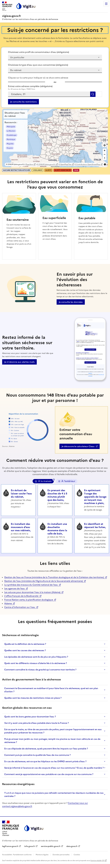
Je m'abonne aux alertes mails (19, 361)
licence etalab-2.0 (97, 860)
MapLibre (29, 164)
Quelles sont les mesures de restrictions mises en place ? (32, 697)
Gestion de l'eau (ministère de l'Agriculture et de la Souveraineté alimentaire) (43, 581)
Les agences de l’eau (14, 588)
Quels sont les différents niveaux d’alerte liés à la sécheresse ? (35, 663)
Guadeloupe (11, 135)
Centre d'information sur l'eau (19, 607)
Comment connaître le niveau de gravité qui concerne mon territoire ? (40, 669)
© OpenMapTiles (64, 164)
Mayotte (10, 144)
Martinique (11, 139)
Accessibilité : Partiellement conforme (17, 854)
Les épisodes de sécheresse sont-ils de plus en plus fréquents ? (36, 656)
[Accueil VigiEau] (33, 828)
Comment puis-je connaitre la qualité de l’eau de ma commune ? (37, 755)
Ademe (9, 603)
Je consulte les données (71, 302)
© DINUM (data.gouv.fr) (46, 164)
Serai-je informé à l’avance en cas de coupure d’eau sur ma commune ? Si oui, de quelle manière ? (54, 767)
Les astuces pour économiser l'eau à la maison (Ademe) (32, 592)
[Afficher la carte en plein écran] (105, 140)
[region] (55, 138)
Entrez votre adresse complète (30, 86)
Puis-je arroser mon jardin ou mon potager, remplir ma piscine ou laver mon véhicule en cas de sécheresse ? (52, 740)
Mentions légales (42, 854)
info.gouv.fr (31, 846)
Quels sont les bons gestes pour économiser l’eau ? (30, 716)
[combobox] (49, 94)
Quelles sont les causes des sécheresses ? (25, 650)
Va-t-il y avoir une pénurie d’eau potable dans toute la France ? (36, 723)
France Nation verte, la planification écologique (28, 599)
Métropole (11, 126)
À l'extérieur (68, 481)
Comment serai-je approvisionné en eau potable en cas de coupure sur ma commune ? (48, 774)
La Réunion (11, 131)
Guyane (10, 148)
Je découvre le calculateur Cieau (78, 447)
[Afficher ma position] (105, 145)
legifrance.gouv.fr (10, 846)
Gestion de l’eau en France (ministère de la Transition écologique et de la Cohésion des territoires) (54, 577)
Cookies (76, 854)
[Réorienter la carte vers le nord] (105, 158)
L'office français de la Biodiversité (21, 596)
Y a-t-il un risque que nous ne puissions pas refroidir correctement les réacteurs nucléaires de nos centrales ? (53, 794)
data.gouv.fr (73, 846)
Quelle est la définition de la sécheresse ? (25, 644)
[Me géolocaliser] (99, 94)
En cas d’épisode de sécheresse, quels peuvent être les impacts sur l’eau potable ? (46, 748)
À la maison (45, 481)
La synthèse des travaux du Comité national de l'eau (31, 584)
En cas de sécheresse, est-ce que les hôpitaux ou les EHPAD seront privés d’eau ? (45, 761)
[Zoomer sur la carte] (105, 150)
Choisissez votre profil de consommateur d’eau (38, 52)
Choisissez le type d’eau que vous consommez (38, 64)
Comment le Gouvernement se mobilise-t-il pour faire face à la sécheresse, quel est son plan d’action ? (51, 690)
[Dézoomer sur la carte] (105, 154)
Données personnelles (61, 854)
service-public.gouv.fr (51, 846)
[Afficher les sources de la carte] (105, 164)
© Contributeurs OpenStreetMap (87, 164)
